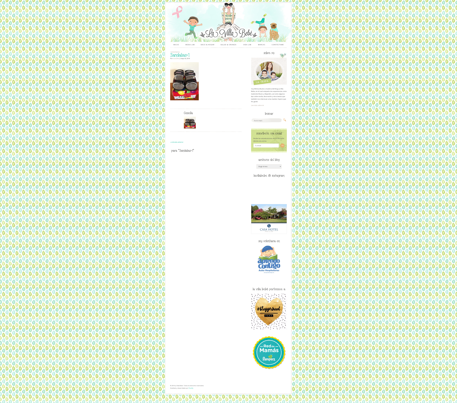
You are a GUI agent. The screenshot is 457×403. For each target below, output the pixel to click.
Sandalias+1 (179, 55)
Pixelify (191, 388)
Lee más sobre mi (257, 105)
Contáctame (278, 45)
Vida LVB (247, 45)
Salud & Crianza (228, 45)
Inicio (176, 45)
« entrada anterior (176, 142)
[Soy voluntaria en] (269, 273)
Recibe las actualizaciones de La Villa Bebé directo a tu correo (268, 139)
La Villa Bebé (228, 33)
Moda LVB (190, 45)
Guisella (176, 58)
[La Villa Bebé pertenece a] (269, 329)
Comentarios (175, 52)
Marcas (261, 45)
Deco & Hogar (207, 45)
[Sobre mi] (269, 85)
